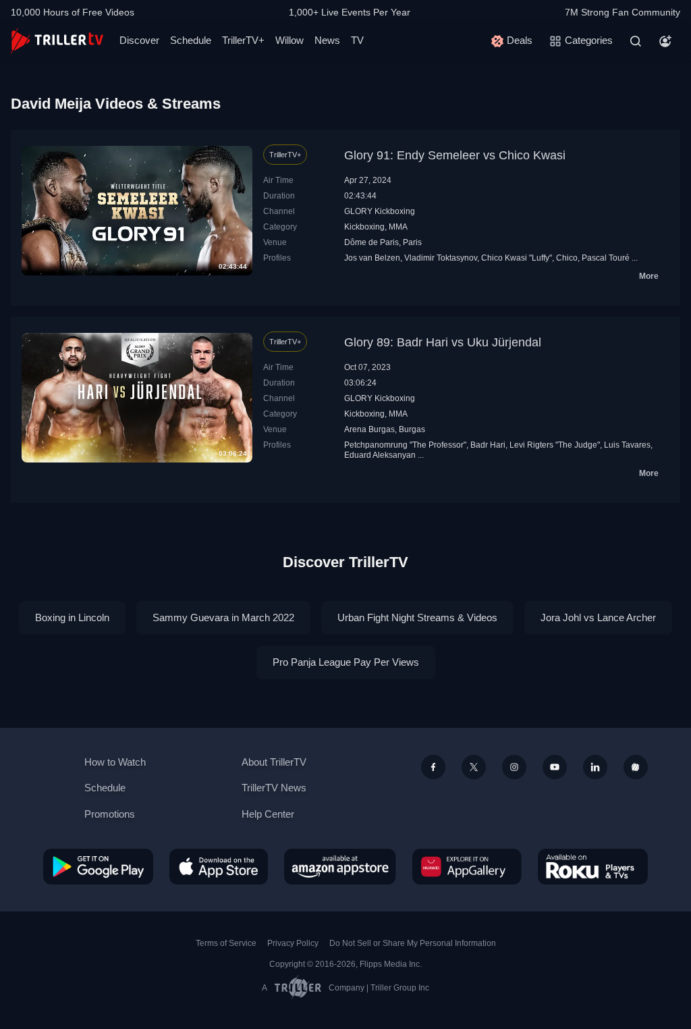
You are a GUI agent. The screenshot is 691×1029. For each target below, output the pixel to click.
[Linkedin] (595, 767)
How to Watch (115, 762)
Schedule (190, 40)
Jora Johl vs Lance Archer (598, 617)
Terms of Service (226, 943)
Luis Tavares (627, 445)
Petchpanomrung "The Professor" (405, 445)
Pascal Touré (606, 258)
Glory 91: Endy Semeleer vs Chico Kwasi (454, 155)
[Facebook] (433, 767)
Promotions (109, 814)
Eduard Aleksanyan (380, 455)
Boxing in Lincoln (72, 617)
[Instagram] (514, 767)
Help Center (268, 814)
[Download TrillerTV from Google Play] (98, 866)
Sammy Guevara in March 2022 (223, 617)
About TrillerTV (274, 762)
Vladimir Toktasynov (440, 258)
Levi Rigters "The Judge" (554, 445)
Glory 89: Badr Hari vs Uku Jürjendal (442, 342)
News (327, 40)
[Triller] (636, 767)
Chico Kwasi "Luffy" (516, 258)
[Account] (665, 41)
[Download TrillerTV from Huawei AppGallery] (467, 866)
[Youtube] (555, 767)
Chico (567, 258)
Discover (139, 40)
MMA (398, 227)
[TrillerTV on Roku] (593, 866)
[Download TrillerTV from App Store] (218, 866)
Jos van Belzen (372, 258)
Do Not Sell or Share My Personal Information (412, 943)
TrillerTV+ (243, 40)
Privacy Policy (293, 943)
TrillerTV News (274, 787)
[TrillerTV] (57, 40)
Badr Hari (487, 445)
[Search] (636, 41)
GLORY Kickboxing (379, 211)
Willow (289, 40)
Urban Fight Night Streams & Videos (417, 617)
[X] (474, 767)
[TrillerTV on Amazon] (340, 866)
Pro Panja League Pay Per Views (346, 662)
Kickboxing (364, 227)
